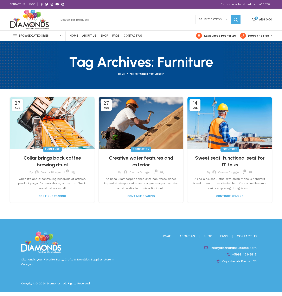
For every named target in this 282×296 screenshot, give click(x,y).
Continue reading (52, 196)
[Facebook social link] (42, 4)
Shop (208, 236)
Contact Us (247, 236)
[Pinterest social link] (62, 4)
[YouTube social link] (57, 4)
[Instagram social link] (51, 4)
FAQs (224, 236)
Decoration (141, 149)
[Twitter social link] (46, 4)
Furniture (52, 149)
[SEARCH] (236, 19)
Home (121, 74)
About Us (187, 236)
